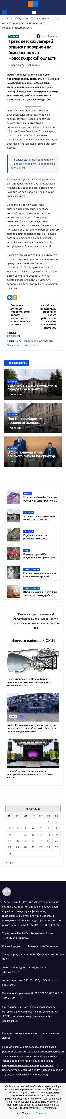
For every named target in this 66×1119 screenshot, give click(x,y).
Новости (27, 494)
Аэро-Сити (17, 64)
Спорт (26, 550)
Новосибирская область (38, 340)
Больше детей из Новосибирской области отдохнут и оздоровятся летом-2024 (33, 163)
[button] (62, 12)
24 (9, 847)
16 (56, 834)
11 (17, 834)
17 (9, 840)
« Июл (9, 862)
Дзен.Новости (49, 36)
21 (41, 840)
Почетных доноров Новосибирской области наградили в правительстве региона (20, 315)
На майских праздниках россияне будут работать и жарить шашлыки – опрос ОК (48, 316)
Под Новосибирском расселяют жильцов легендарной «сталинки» (28, 423)
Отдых (25, 345)
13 (33, 834)
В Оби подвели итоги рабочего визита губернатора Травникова (32, 456)
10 (9, 834)
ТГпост (34, 345)
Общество (21, 18)
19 (25, 840)
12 (25, 834)
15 (48, 834)
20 (33, 840)
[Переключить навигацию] (34, 12)
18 (17, 840)
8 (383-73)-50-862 (37, 954)
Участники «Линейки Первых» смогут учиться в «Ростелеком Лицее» (40, 500)
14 (41, 834)
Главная (7, 18)
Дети (18, 340)
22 (48, 840)
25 (17, 847)
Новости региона (31, 569)
